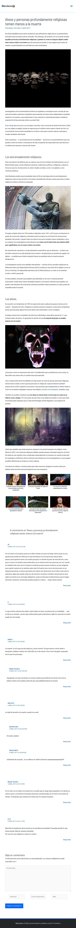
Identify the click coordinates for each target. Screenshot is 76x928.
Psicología (9, 28)
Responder (67, 585)
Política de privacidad (31, 923)
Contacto (57, 923)
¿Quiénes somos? (46, 923)
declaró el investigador (50, 389)
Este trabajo (9, 125)
